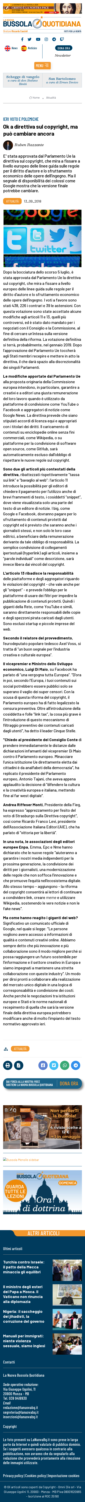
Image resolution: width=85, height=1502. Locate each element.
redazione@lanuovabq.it (20, 1407)
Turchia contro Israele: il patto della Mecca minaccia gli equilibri (24, 1267)
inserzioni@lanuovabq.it (20, 1416)
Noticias (32, 48)
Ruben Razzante (29, 144)
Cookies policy (35, 1475)
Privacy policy (13, 1475)
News (15, 48)
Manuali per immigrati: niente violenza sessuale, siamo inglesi (24, 1340)
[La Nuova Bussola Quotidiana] (42, 24)
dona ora (64, 48)
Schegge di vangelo (22, 76)
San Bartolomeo (62, 78)
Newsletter (63, 55)
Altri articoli (44, 1233)
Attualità (51, 97)
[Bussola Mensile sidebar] (42, 1159)
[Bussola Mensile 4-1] (42, 1127)
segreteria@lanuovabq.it (21, 1412)
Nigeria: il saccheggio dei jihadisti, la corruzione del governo (23, 1316)
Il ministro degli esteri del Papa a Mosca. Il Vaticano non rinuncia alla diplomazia (23, 1294)
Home (36, 97)
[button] (42, 66)
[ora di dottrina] (42, 1192)
